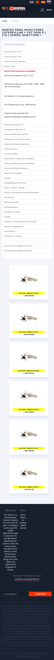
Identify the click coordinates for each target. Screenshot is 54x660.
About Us (23, 518)
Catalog (23, 522)
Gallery (23, 525)
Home (4, 21)
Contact (23, 528)
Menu (49, 9)
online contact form (27, 579)
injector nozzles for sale (38, 620)
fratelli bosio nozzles (27, 636)
